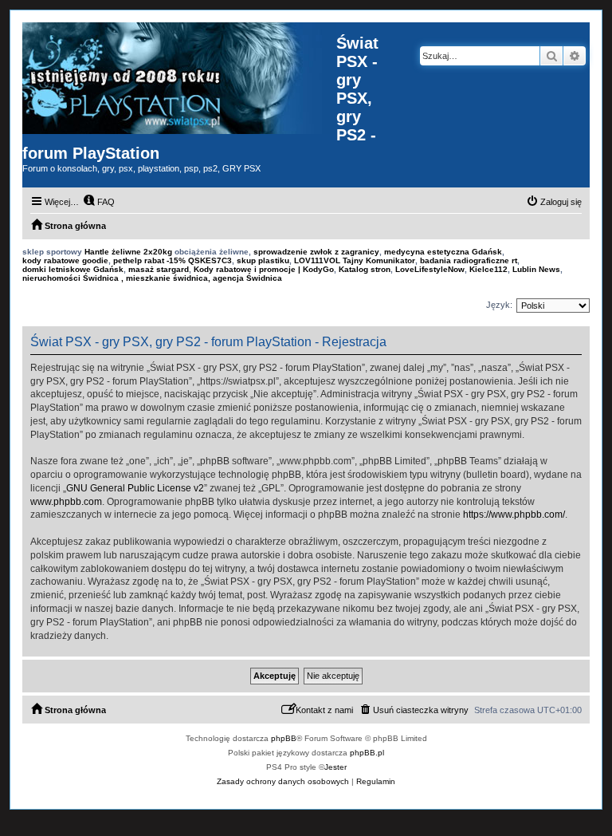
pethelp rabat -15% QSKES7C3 (172, 260)
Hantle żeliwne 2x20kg (128, 251)
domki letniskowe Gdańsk (73, 269)
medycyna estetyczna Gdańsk (443, 251)
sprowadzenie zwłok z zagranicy (316, 251)
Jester (335, 767)
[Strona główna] (179, 78)
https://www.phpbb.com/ (514, 514)
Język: (499, 305)
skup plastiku (263, 260)
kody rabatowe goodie (65, 260)
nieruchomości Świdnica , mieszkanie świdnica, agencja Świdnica (152, 278)
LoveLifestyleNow (430, 269)
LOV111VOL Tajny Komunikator (354, 260)
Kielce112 (488, 269)
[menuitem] (99, 201)
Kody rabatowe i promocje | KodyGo (264, 269)
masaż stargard (158, 269)
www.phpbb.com (66, 501)
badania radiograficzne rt (468, 260)
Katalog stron (364, 269)
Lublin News (536, 269)
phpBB (283, 738)
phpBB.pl (367, 752)
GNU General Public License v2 (135, 488)
